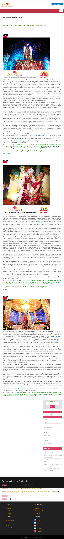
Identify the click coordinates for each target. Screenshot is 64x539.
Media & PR (46, 430)
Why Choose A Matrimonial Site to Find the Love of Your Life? (53, 451)
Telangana (9, 492)
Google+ (39, 525)
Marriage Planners (38, 146)
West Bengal (55, 491)
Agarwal (8, 488)
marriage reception (50, 146)
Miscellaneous (47, 432)
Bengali (9, 495)
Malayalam (27, 495)
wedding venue (57, 86)
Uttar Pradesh (48, 491)
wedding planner (31, 270)
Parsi (27, 485)
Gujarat (17, 491)
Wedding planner (13, 148)
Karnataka (26, 491)
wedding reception (34, 284)
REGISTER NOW (57, 4)
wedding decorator (50, 282)
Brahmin (24, 488)
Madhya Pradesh (16, 492)
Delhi (8, 491)
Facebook (39, 520)
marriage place (28, 146)
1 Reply (5, 289)
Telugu (43, 495)
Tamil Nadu (31, 492)
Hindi (18, 495)
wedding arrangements (38, 282)
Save (6, 36)
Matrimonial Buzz (48, 427)
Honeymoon (46, 424)
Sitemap (9, 513)
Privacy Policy (10, 520)
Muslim (15, 485)
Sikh (24, 485)
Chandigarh (12, 491)
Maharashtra (32, 491)
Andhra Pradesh (24, 492)
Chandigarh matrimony (17, 141)
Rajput (38, 488)
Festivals (46, 419)
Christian (20, 485)
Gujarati (14, 495)
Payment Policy (10, 528)
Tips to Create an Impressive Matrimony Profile (53, 460)
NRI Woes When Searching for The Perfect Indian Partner (53, 469)
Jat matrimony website (17, 277)
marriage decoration (55, 145)
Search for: (52, 401)
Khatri (35, 488)
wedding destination (55, 394)
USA (12, 499)
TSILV (49, 148)
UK (14, 499)
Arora (16, 488)
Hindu (9, 485)
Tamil (40, 495)
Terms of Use (10, 522)
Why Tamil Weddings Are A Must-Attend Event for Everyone (53, 456)
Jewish (35, 485)
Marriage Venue (26, 282)
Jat (27, 488)
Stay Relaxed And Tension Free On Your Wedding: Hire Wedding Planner (25, 287)
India (9, 499)
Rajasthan (42, 491)
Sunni (42, 488)
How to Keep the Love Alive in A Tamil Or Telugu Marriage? (53, 465)
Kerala (36, 492)
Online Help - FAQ (39, 510)
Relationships (47, 435)
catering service (35, 145)
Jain (12, 485)
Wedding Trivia (47, 443)
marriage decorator (8, 146)
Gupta (12, 488)
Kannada (22, 495)
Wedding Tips (20, 145)
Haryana (21, 491)
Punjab (37, 491)
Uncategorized (47, 438)
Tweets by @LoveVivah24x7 (53, 414)
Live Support (38, 508)
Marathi (32, 495)
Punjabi (36, 495)
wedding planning (23, 148)
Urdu (47, 495)
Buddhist (31, 485)
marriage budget (44, 145)
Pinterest (39, 531)
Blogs (8, 510)
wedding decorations (39, 135)
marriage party (19, 146)
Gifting (45, 422)
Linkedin (39, 528)
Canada (17, 499)
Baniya (19, 488)
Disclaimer (9, 525)
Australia (22, 499)
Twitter (39, 523)
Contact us (37, 513)
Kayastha (31, 488)
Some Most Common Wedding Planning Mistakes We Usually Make (24, 151)
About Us (9, 508)
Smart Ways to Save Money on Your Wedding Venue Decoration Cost (24, 25)
